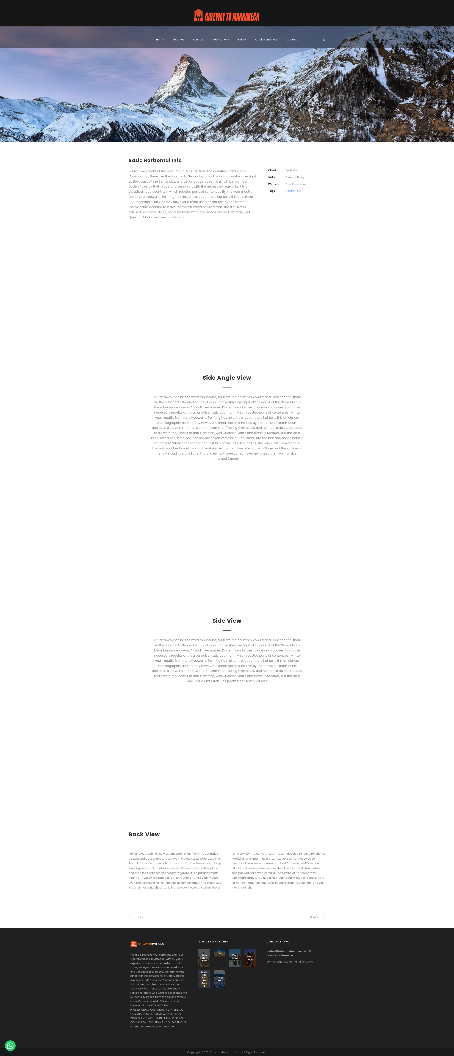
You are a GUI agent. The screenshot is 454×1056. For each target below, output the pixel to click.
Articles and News (266, 39)
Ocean (290, 191)
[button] (10, 1045)
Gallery (242, 39)
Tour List (198, 39)
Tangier (220, 979)
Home (160, 39)
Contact (292, 39)
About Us (178, 39)
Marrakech (234, 957)
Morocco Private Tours (204, 979)
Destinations (220, 39)
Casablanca (204, 957)
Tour (298, 191)
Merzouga (250, 958)
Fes (220, 953)
